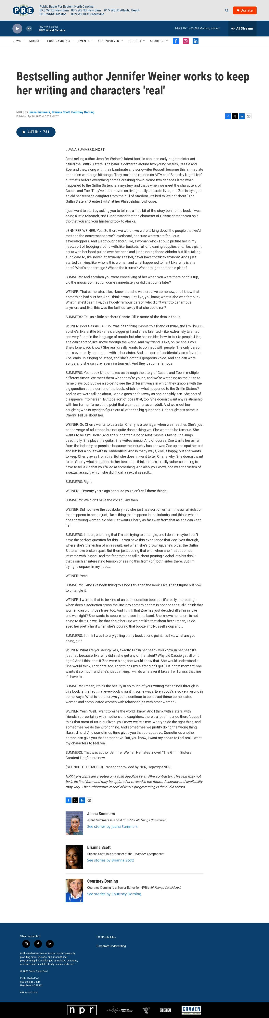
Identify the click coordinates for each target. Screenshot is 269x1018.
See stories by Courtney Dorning (114, 893)
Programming (58, 41)
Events (84, 41)
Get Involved (108, 41)
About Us (157, 41)
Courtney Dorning (83, 112)
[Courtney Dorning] (74, 890)
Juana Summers (39, 112)
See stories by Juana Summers (112, 826)
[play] (17, 28)
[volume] (29, 28)
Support (134, 41)
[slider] (35, 28)
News (16, 41)
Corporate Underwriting (111, 946)
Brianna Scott (61, 112)
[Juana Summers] (74, 823)
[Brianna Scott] (74, 857)
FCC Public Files (106, 937)
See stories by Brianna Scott (110, 860)
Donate (246, 10)
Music (34, 41)
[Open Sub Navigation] (23, 41)
